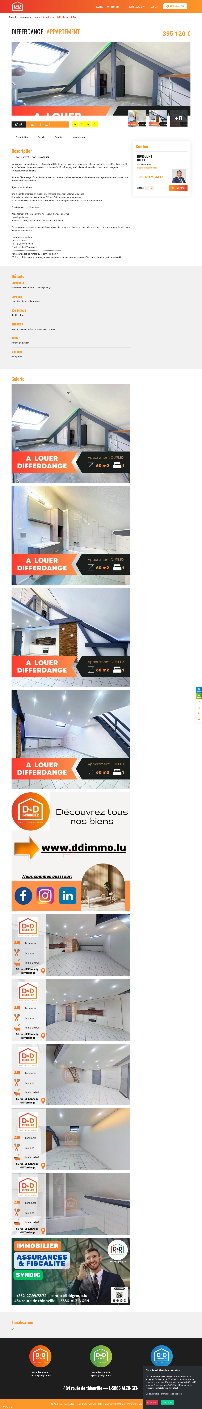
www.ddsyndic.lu (101, 1372)
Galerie (58, 137)
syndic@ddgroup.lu (101, 1375)
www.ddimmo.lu (40, 1372)
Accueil (12, 17)
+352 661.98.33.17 (150, 177)
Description (22, 137)
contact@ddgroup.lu (40, 1375)
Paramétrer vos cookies (139, 1404)
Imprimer (180, 188)
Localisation (78, 137)
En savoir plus (152, 1394)
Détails (41, 137)
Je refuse (152, 1402)
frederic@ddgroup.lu (147, 167)
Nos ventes (25, 17)
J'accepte (168, 1402)
